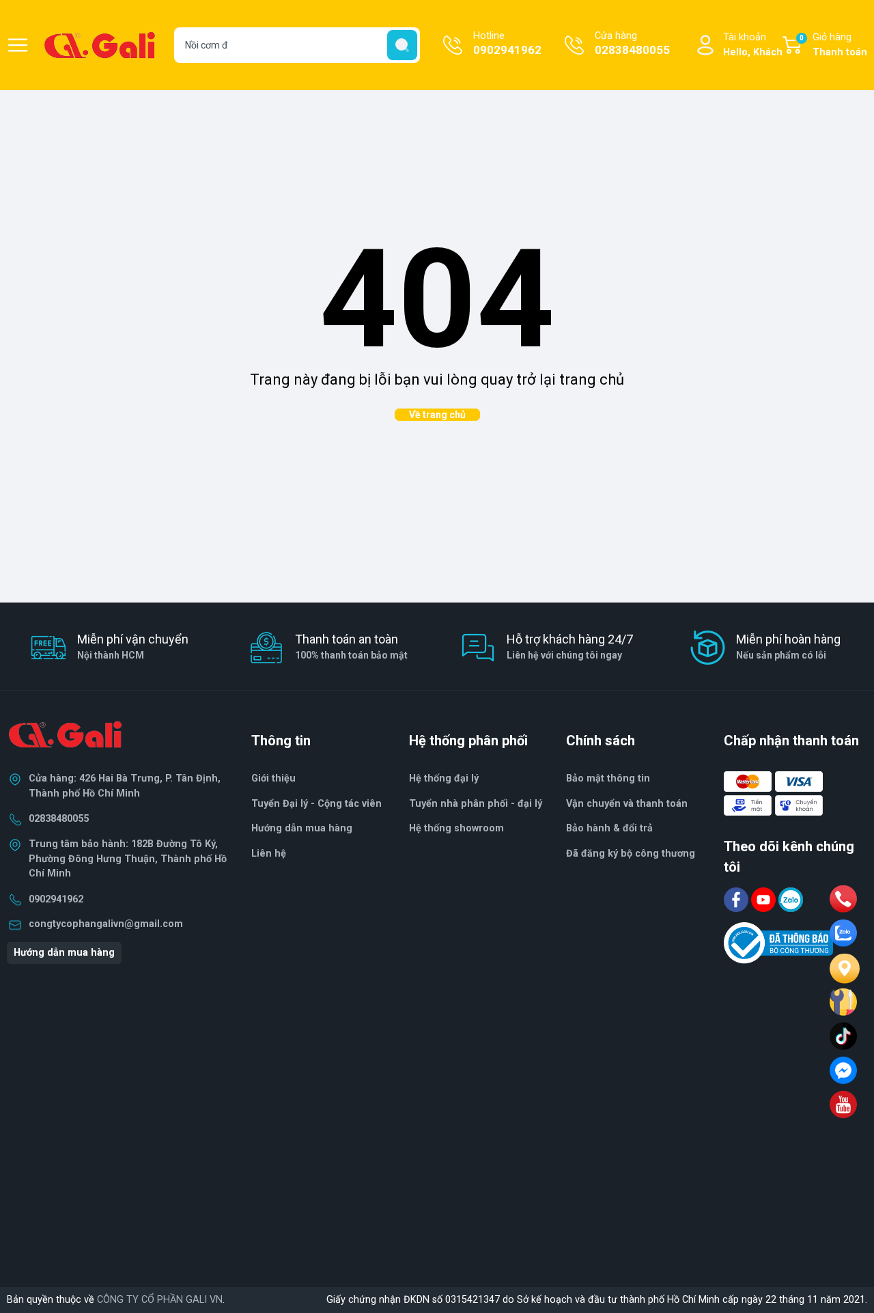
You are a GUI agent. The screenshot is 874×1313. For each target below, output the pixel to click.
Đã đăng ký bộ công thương (630, 853)
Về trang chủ (437, 414)
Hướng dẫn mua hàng (64, 952)
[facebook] (843, 1070)
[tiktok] (843, 1036)
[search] (402, 45)
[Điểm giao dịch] (843, 1002)
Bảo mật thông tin (608, 778)
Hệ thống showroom (456, 828)
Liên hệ (268, 853)
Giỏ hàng (833, 44)
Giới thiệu (273, 778)
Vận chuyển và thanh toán (627, 804)
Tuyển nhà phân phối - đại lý (475, 804)
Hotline (507, 43)
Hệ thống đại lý (444, 778)
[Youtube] (764, 899)
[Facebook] (737, 899)
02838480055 (59, 819)
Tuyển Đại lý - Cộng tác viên (316, 804)
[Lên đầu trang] (852, 1248)
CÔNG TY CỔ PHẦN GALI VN (160, 1299)
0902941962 (56, 899)
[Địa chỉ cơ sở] (843, 967)
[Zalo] (790, 899)
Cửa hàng (632, 43)
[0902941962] (843, 899)
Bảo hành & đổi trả (609, 828)
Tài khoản (753, 44)
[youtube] (843, 1104)
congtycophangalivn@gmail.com (106, 924)
